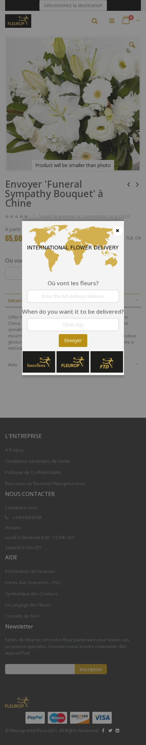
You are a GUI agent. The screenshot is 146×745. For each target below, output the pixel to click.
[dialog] (73, 372)
